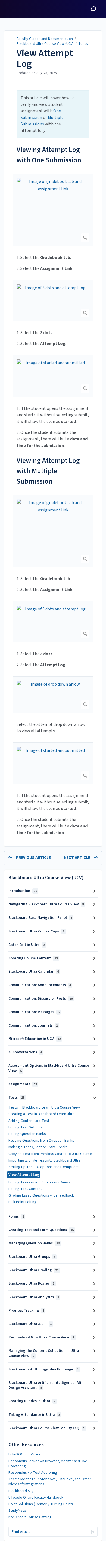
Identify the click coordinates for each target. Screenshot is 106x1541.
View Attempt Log (45, 58)
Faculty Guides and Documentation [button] (25, 6)
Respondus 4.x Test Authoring (32, 1472)
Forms (16, 1216)
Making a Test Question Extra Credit (37, 1147)
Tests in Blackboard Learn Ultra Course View (44, 1107)
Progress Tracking (26, 1310)
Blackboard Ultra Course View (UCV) (45, 43)
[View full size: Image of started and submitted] (53, 376)
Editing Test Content (25, 1189)
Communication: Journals (33, 1025)
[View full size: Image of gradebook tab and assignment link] (53, 210)
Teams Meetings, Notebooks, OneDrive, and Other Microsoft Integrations (49, 1481)
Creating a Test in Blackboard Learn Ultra (41, 1114)
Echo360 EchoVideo (24, 1454)
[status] (53, 114)
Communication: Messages (33, 1012)
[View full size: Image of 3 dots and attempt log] (53, 300)
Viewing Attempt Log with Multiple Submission (48, 470)
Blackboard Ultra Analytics (33, 1297)
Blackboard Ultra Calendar (33, 971)
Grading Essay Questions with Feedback (41, 1195)
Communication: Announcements (39, 985)
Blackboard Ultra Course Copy (36, 931)
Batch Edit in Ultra (26, 945)
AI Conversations (25, 1052)
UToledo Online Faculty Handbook (35, 1497)
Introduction (22, 891)
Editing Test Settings (25, 1127)
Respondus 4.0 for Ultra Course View (41, 1337)
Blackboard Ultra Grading (33, 1270)
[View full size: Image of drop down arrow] (53, 695)
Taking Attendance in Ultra (34, 1414)
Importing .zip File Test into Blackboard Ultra (44, 1160)
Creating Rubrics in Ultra (31, 1401)
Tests (83, 43)
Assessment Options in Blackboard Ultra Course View (48, 1068)
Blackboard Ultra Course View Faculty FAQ (46, 1428)
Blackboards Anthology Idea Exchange (43, 1369)
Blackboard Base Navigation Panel (40, 917)
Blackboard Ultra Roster (31, 1283)
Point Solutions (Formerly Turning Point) (40, 1504)
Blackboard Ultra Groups (31, 1256)
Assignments (22, 1084)
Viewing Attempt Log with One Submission (49, 155)
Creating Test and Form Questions (41, 1230)
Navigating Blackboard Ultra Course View (46, 904)
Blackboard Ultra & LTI (30, 1324)
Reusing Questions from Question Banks (41, 1140)
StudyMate (17, 1510)
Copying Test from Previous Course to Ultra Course (50, 1154)
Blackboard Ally (20, 1491)
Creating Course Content (33, 958)
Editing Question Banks (27, 1134)
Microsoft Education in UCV (34, 1039)
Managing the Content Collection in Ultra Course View (43, 1353)
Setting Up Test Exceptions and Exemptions (43, 1167)
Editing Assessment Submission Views (39, 1182)
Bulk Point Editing (22, 1202)
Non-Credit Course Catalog (30, 1517)
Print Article (21, 1531)
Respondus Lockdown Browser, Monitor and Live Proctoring (47, 1463)
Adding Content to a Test (28, 1121)
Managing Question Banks (34, 1243)
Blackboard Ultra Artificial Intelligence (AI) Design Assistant (44, 1385)
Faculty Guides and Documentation (45, 39)
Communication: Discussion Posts (40, 998)
